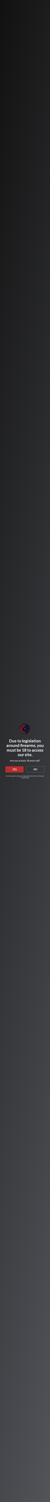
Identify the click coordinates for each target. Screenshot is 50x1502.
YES (14, 769)
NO (35, 769)
